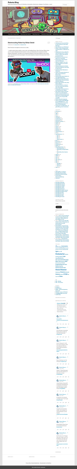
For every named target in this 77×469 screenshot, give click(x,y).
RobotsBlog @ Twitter (60, 195)
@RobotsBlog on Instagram (58, 34)
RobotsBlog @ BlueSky (60, 182)
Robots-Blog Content (59, 146)
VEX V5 (58, 166)
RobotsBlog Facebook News (46, 34)
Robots (58, 274)
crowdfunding (61, 248)
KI (61, 251)
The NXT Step (58, 294)
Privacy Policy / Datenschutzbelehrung (32, 463)
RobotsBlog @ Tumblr (60, 194)
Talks (56, 157)
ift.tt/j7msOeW (60, 400)
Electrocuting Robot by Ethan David (21, 42)
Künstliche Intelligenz (59, 256)
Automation (64, 246)
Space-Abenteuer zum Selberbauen (62, 46)
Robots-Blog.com (61, 303)
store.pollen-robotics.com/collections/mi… (62, 320)
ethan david (46, 83)
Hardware (57, 129)
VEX (56, 162)
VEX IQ (58, 164)
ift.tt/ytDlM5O (62, 388)
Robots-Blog (13, 2)
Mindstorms (63, 261)
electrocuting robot (41, 83)
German (57, 127)
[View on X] (67, 316)
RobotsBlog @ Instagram (60, 185)
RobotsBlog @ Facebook (60, 183)
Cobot (57, 247)
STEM (57, 155)
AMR (56, 113)
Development (16, 83)
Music (57, 140)
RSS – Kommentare (59, 282)
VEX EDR (58, 163)
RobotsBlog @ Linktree (60, 187)
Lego (64, 256)
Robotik (67, 272)
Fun (19, 83)
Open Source (59, 262)
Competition (58, 117)
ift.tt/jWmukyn (64, 361)
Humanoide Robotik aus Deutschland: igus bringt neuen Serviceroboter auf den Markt (62, 86)
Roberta (57, 145)
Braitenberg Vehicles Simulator (61, 174)
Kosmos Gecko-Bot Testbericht (61, 99)
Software (57, 154)
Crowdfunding (58, 118)
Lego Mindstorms (59, 134)
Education (57, 249)
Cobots (57, 116)
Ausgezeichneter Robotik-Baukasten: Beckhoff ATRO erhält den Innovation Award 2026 (62, 232)
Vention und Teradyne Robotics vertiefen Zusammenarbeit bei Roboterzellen (62, 73)
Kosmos (66, 254)
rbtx (63, 264)
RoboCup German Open (61, 267)
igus (57, 251)
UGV (56, 160)
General (22, 83)
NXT (57, 136)
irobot (60, 251)
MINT (66, 261)
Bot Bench (57, 286)
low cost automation (61, 259)
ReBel (66, 264)
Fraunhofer (61, 249)
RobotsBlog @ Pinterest (60, 188)
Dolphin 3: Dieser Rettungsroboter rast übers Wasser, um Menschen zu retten (62, 49)
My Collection (58, 141)
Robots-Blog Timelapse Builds (13, 34)
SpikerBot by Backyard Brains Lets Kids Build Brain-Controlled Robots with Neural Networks (62, 80)
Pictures (25, 83)
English (57, 122)
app (57, 246)
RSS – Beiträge (58, 281)
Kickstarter (60, 254)
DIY (36, 83)
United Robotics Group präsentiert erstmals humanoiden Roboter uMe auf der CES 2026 (62, 236)
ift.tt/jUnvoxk (59, 334)
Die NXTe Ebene (58, 288)
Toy (68, 274)
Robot (58, 269)
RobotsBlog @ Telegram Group (61, 191)
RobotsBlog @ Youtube (60, 196)
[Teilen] (68, 324)
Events (57, 123)
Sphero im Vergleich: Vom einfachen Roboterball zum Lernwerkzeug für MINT (62, 63)
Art (56, 115)
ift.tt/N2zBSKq (59, 374)
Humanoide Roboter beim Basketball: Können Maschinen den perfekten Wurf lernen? (62, 67)
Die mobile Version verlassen (38, 467)
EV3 (57, 135)
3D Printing (58, 111)
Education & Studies (59, 121)
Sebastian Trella (23, 44)
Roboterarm (58, 272)
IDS (67, 249)
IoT (56, 132)
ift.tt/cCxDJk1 (59, 427)
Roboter (64, 269)
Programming (58, 144)
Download (66, 247)
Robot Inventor (59, 139)
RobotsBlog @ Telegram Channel (62, 190)
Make (67, 259)
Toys (56, 158)
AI (56, 246)
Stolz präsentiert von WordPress (45, 463)
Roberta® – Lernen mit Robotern (62, 292)
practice (9, 84)
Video (28, 83)
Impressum (58, 178)
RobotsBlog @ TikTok (60, 192)
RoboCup (61, 266)
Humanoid (57, 130)
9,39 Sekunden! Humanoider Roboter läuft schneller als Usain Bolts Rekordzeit (62, 44)
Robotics (63, 272)
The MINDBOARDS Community (61, 293)
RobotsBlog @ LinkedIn (60, 186)
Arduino (60, 246)
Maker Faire (58, 261)
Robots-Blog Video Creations (26, 34)
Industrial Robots (59, 131)
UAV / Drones (58, 159)
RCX (58, 138)
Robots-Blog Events (36, 34)
